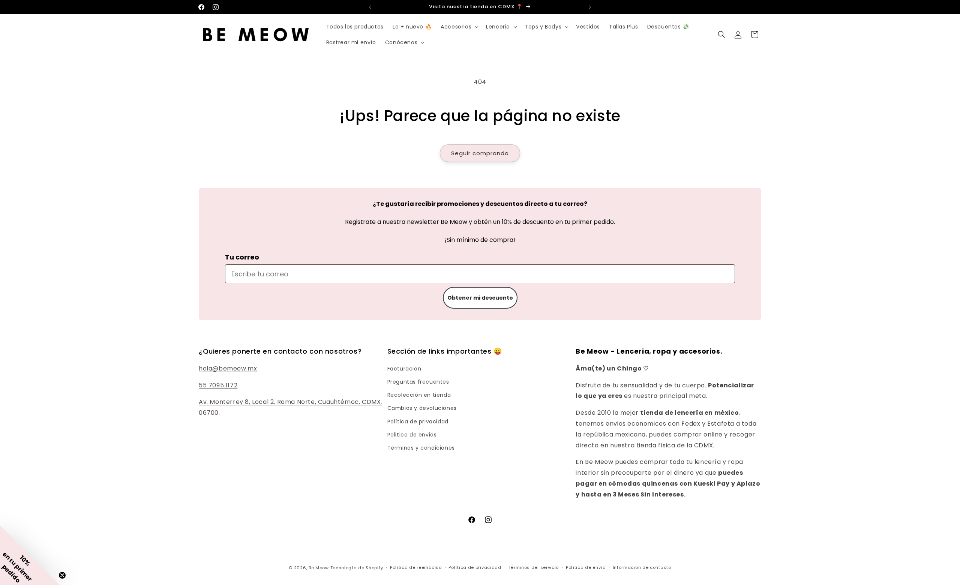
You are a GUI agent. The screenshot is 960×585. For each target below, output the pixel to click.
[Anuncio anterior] (370, 7)
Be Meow (319, 568)
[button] (459, 26)
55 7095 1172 (218, 385)
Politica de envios (412, 434)
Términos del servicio (533, 567)
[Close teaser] (62, 575)
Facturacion (404, 368)
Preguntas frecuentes (418, 382)
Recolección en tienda (419, 395)
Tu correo (242, 257)
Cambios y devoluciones (422, 408)
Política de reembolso (416, 567)
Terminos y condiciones (421, 448)
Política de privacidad (417, 421)
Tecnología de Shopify (356, 568)
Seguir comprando (480, 153)
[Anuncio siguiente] (590, 7)
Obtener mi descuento (480, 298)
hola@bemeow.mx (228, 368)
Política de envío (586, 567)
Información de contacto (642, 567)
